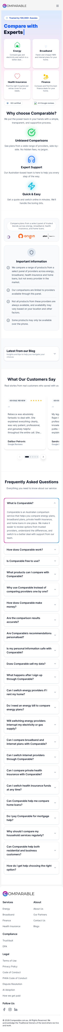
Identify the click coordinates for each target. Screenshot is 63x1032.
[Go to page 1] (27, 456)
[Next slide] (43, 457)
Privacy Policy (10, 966)
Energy (6, 908)
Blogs (36, 926)
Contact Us (39, 920)
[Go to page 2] (30, 456)
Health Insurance (11, 926)
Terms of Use (9, 960)
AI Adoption (9, 989)
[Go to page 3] (32, 456)
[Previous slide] (19, 457)
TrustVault (8, 940)
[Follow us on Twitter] (10, 1009)
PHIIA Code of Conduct (15, 978)
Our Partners (40, 914)
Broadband (8, 914)
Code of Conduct (12, 972)
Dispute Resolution (12, 984)
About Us (38, 908)
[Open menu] (57, 6)
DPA (5, 946)
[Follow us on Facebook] (4, 1009)
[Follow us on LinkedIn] (15, 1009)
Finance (7, 920)
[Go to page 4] (35, 456)
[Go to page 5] (37, 456)
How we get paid (12, 995)
